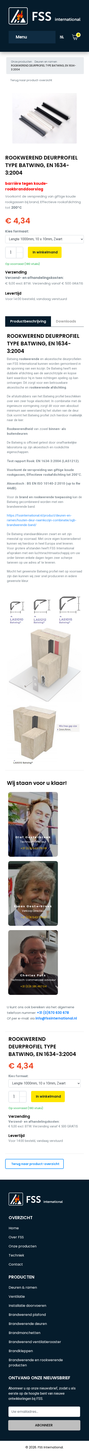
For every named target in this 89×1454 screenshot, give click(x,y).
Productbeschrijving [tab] (28, 321)
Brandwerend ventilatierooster (35, 1341)
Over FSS (16, 1237)
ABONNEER (44, 1425)
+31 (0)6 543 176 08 (34, 848)
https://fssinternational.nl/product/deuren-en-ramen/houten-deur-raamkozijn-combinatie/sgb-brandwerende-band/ (41, 520)
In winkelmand (45, 252)
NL (62, 36)
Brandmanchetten (24, 1332)
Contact (16, 1264)
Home (14, 1228)
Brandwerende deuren (28, 1323)
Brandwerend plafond (27, 1314)
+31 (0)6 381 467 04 (33, 986)
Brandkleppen (21, 1350)
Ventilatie (17, 1296)
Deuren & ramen (23, 1287)
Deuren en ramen (46, 61)
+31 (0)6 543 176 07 (33, 917)
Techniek (16, 1255)
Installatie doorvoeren (27, 1305)
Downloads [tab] (66, 321)
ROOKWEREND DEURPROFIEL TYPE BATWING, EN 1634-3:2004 (43, 67)
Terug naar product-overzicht (31, 80)
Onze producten (21, 61)
